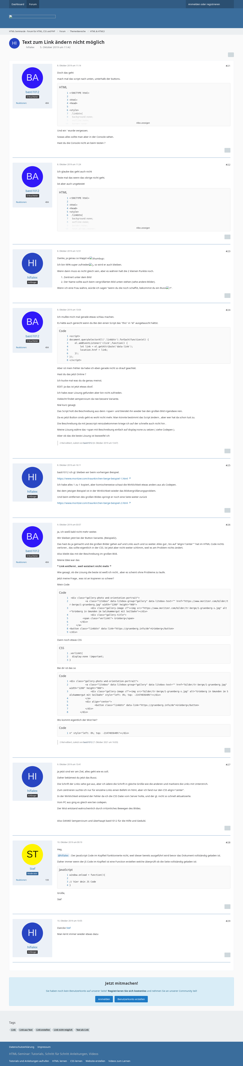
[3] (64, 100)
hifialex (64, 855)
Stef (68, 927)
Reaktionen (21, 103)
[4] (64, 103)
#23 (228, 251)
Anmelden (104, 999)
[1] (64, 93)
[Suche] (228, 4)
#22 (228, 164)
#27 (228, 764)
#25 (228, 465)
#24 (228, 309)
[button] (226, 87)
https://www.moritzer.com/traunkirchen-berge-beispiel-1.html (92, 478)
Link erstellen (43, 1029)
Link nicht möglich (63, 1029)
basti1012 (87, 443)
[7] (64, 113)
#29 (228, 920)
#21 (228, 65)
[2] (64, 96)
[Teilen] (231, 54)
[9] (64, 632)
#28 (228, 842)
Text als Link (82, 1029)
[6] (64, 110)
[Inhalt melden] (227, 150)
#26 (228, 524)
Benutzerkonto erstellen (131, 999)
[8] (64, 117)
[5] (64, 106)
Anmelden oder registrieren (204, 4)
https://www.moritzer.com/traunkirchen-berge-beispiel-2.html (92, 503)
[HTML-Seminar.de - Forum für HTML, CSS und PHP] (121, 18)
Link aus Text (26, 1029)
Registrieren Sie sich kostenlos (127, 990)
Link (13, 1029)
